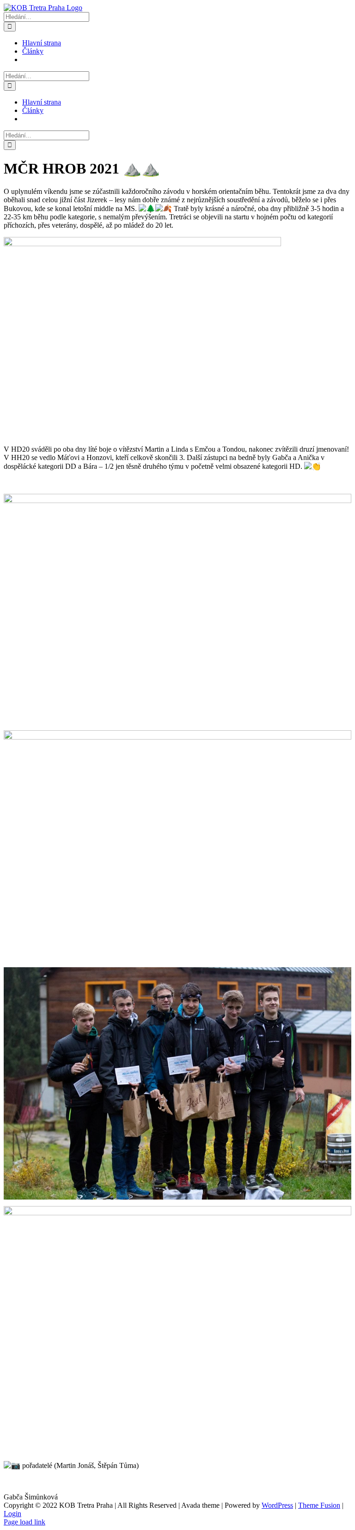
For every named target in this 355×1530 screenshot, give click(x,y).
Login (12, 1514)
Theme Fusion (319, 1505)
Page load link (24, 1522)
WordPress (277, 1505)
